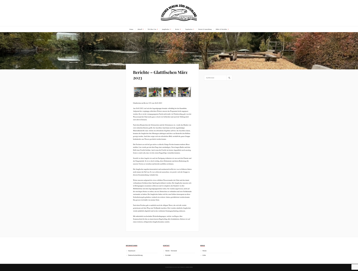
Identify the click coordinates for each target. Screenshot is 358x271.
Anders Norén (189, 267)
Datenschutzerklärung (135, 255)
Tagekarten (188, 29)
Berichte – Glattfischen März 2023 (160, 74)
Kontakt (168, 255)
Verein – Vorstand (171, 251)
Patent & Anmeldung (205, 29)
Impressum (131, 251)
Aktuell (139, 29)
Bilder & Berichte (221, 29)
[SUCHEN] (229, 77)
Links (204, 255)
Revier (177, 29)
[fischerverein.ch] (179, 20)
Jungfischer (165, 29)
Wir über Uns (152, 29)
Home (131, 29)
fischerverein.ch (169, 267)
